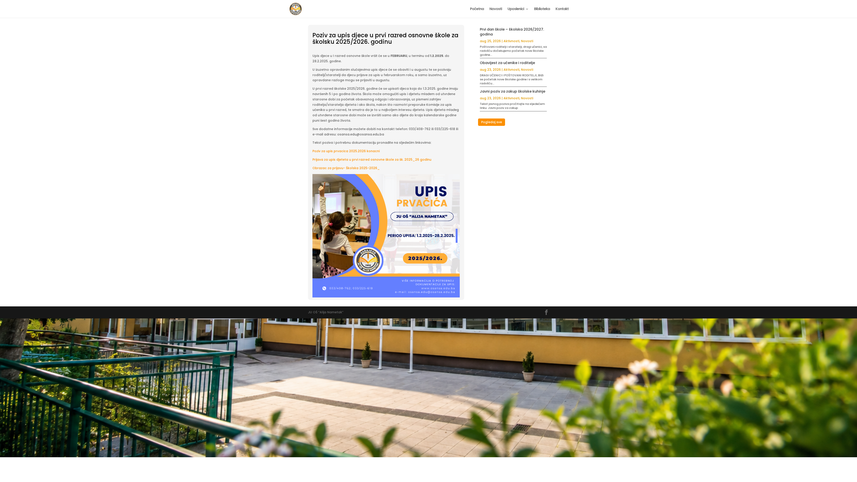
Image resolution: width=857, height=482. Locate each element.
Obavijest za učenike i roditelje (507, 62)
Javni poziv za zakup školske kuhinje (512, 91)
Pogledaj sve (491, 122)
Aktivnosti (511, 41)
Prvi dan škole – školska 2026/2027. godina (512, 32)
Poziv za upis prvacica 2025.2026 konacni (346, 151)
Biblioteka (542, 9)
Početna (477, 9)
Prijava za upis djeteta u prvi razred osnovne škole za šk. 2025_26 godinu (371, 159)
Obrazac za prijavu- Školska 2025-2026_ (346, 168)
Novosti (495, 9)
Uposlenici (516, 9)
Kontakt (562, 9)
